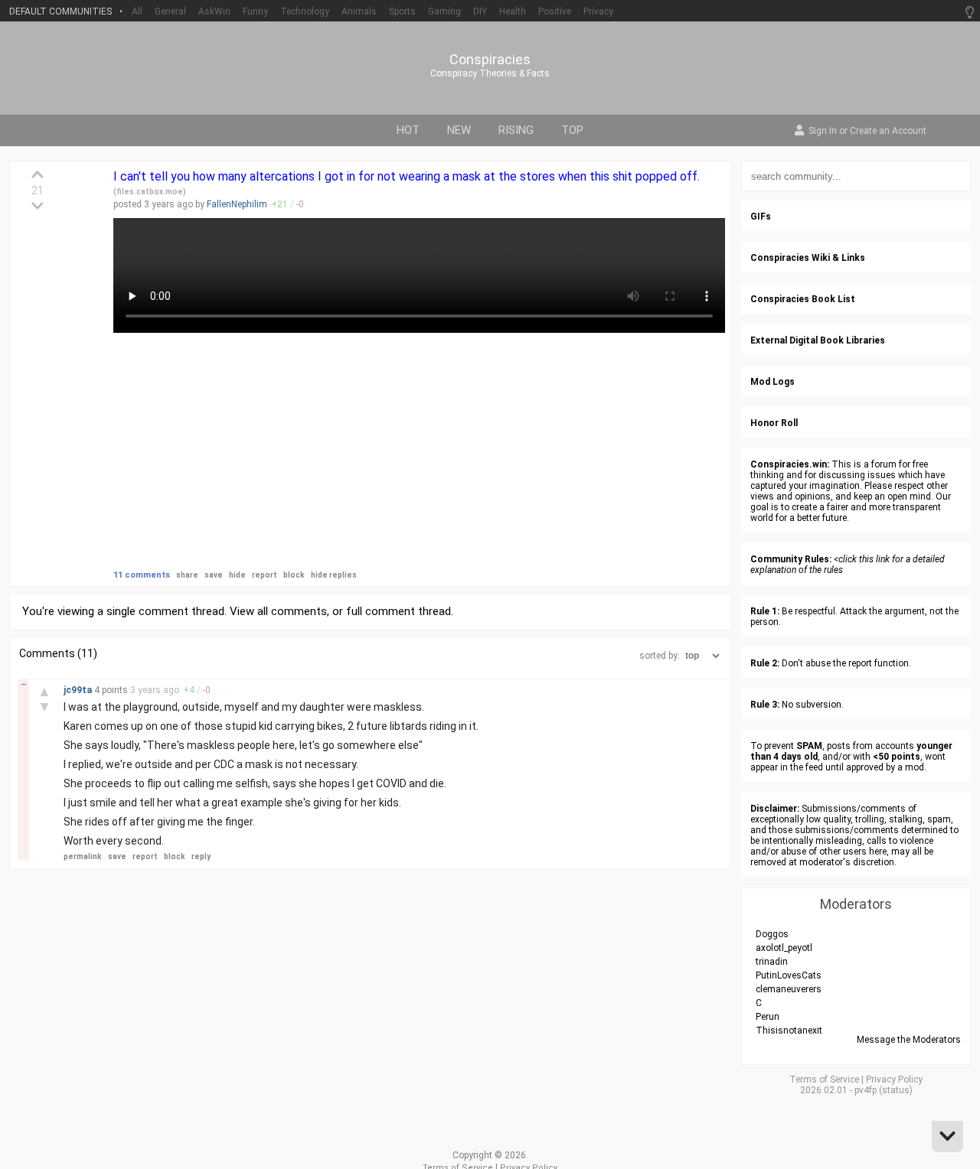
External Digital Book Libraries (817, 340)
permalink (83, 856)
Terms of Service (824, 1079)
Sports (402, 11)
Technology (304, 11)
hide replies (334, 575)
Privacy (598, 11)
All (137, 11)
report (264, 575)
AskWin (214, 11)
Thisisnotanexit (789, 1030)
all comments (292, 611)
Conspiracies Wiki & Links (807, 257)
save (213, 575)
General (170, 11)
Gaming (444, 11)
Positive (554, 11)
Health (512, 11)
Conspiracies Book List (802, 299)
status (896, 1090)
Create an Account (888, 131)
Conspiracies (490, 60)
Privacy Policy (894, 1079)
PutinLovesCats (789, 975)
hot (408, 130)
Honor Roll (774, 423)
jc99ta (79, 690)
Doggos (772, 934)
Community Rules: (790, 559)
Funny (255, 11)
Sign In (822, 131)
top (572, 130)
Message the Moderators (909, 1039)
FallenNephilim (237, 204)
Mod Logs (772, 381)
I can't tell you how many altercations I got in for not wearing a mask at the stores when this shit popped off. (406, 176)
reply (201, 856)
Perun (767, 1016)
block (294, 575)
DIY (480, 11)
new (459, 130)
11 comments (141, 575)
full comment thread (398, 611)
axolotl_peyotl (784, 948)
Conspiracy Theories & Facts (490, 73)
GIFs (760, 216)
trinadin (772, 961)
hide (237, 575)
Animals (359, 11)
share (187, 575)
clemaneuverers (789, 989)
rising (516, 130)
